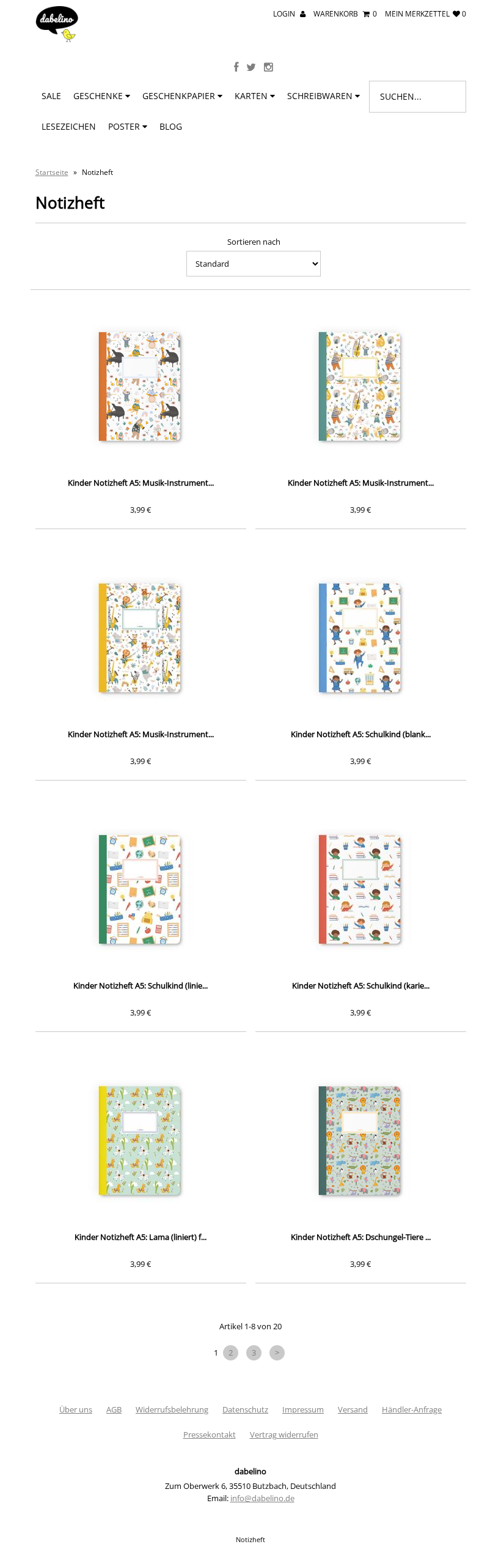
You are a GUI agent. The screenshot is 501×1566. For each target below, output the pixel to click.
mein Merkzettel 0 (425, 14)
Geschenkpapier (180, 96)
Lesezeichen (69, 126)
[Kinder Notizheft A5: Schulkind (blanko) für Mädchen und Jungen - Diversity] (360, 638)
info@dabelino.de (262, 1498)
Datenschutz (245, 1409)
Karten (252, 96)
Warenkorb (345, 14)
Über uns (75, 1409)
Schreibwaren (321, 96)
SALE (51, 96)
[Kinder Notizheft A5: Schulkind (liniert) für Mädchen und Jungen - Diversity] (140, 889)
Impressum (303, 1409)
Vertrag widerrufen (284, 1434)
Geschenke (99, 96)
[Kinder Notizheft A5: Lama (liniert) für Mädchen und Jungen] (140, 1140)
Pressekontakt (209, 1434)
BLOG (170, 126)
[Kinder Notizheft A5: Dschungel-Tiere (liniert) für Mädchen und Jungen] (360, 1140)
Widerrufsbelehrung (172, 1409)
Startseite (51, 172)
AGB (114, 1409)
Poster (125, 126)
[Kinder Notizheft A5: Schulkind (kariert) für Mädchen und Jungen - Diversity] (360, 889)
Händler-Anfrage (412, 1409)
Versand (353, 1409)
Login (285, 14)
